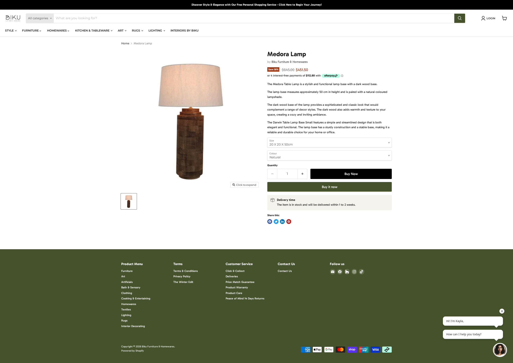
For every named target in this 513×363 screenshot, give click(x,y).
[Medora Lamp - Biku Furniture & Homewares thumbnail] (129, 201)
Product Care (234, 293)
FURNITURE (30, 30)
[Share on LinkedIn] (282, 221)
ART (121, 30)
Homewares (128, 304)
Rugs (124, 320)
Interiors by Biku (185, 30)
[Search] (459, 18)
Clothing (126, 293)
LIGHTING (155, 30)
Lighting (126, 315)
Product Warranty (237, 287)
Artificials (127, 282)
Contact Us (285, 271)
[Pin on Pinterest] (288, 221)
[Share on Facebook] (269, 221)
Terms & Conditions (185, 271)
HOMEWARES (57, 30)
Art (123, 276)
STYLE (9, 30)
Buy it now (329, 187)
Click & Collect (235, 271)
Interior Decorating (133, 326)
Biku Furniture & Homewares (290, 62)
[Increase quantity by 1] (303, 174)
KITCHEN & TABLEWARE (92, 30)
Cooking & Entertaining (135, 298)
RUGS (136, 30)
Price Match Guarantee (240, 282)
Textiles (126, 309)
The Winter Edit (183, 282)
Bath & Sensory (130, 287)
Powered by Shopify (132, 350)
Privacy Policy (181, 276)
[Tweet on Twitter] (276, 221)
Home (125, 43)
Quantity (272, 165)
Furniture (127, 271)
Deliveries (232, 276)
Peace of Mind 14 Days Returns (245, 298)
